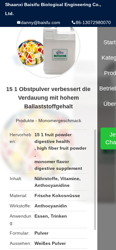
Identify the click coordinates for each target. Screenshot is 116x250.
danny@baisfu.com (40, 22)
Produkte (25, 120)
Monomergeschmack (59, 120)
